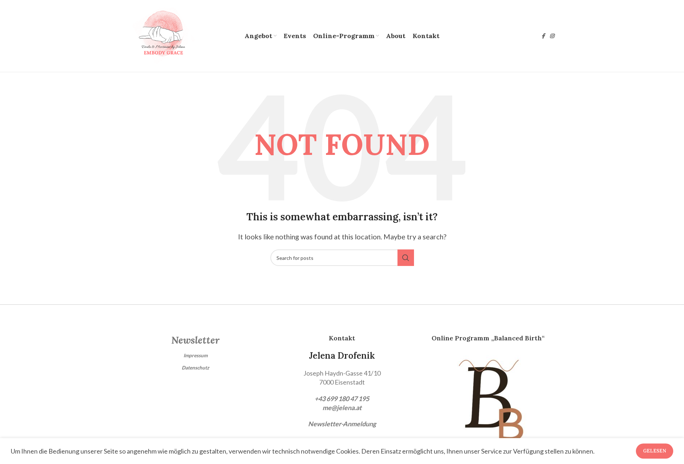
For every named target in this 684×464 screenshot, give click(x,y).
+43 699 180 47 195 (342, 399)
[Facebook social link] (543, 36)
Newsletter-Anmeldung (342, 424)
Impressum (195, 355)
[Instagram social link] (552, 36)
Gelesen (654, 451)
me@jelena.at (342, 408)
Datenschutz (195, 368)
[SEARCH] (405, 257)
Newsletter (195, 340)
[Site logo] (162, 35)
